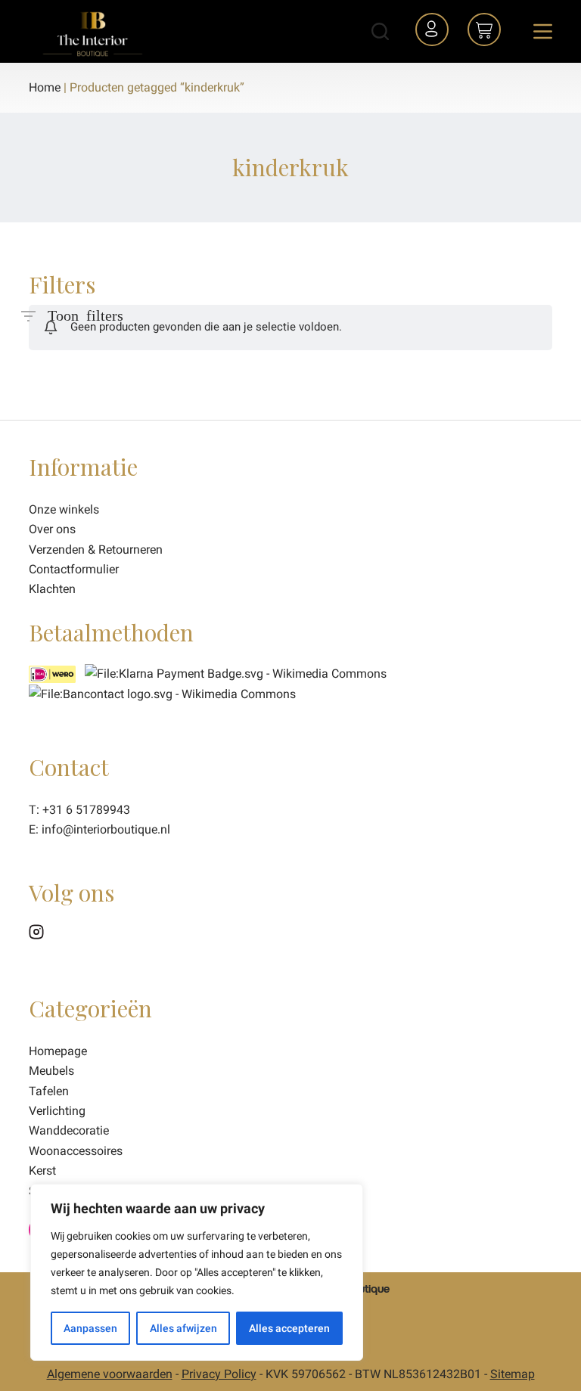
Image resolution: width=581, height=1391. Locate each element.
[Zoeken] (380, 31)
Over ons (52, 529)
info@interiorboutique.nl (106, 829)
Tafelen (49, 1091)
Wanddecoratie (69, 1130)
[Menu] (542, 31)
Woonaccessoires (76, 1151)
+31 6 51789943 (86, 810)
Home (45, 87)
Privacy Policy (219, 1374)
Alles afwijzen (183, 1328)
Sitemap (512, 1374)
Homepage (58, 1051)
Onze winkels (64, 509)
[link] (162, 694)
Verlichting (57, 1111)
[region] (196, 1272)
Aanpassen (90, 1328)
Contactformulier (74, 569)
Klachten (52, 589)
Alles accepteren (289, 1328)
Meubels (51, 1070)
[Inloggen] (434, 32)
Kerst (42, 1170)
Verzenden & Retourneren (96, 549)
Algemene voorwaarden (109, 1374)
